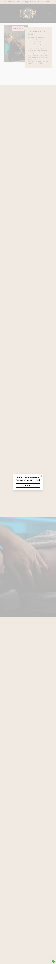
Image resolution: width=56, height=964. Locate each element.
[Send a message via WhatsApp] (53, 961)
